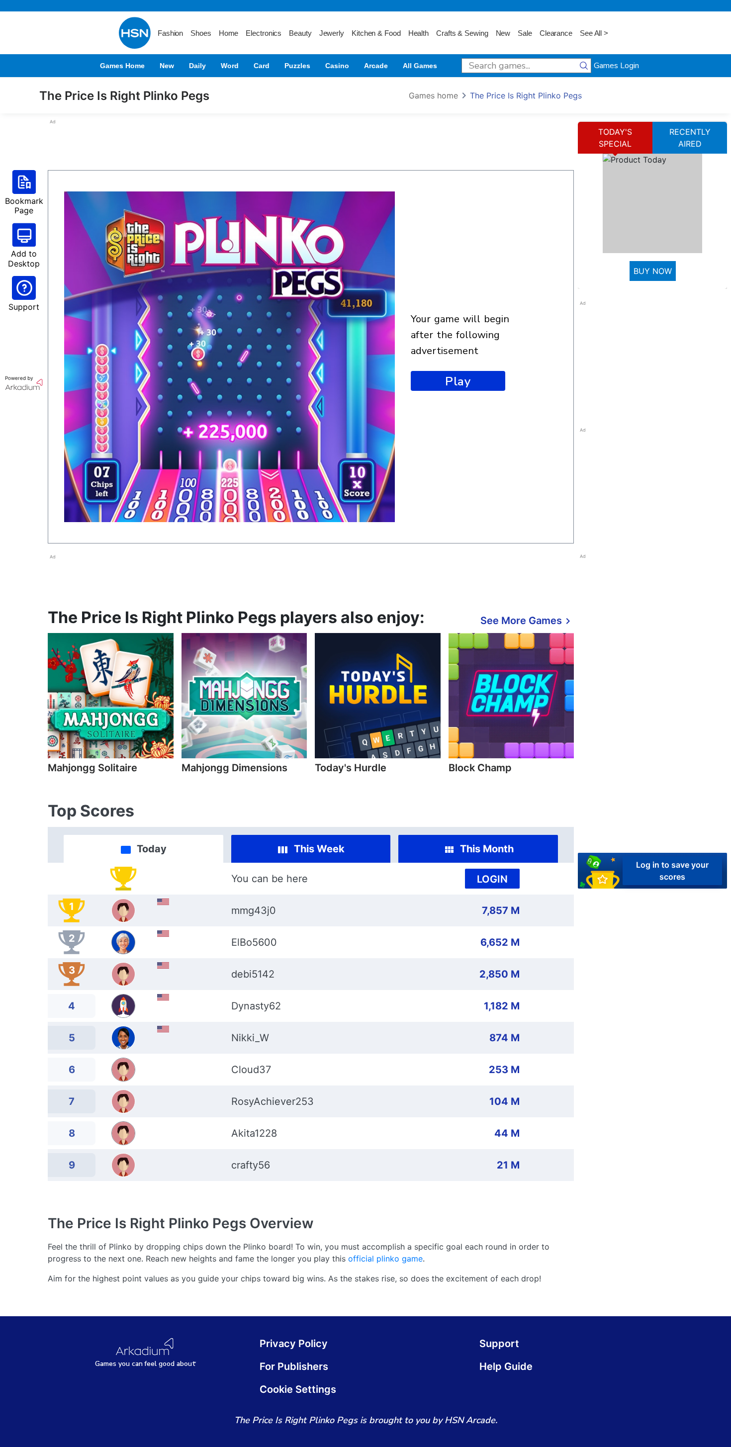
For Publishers (294, 1366)
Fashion (170, 33)
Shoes (200, 33)
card (262, 66)
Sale (525, 33)
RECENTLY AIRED (690, 138)
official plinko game (385, 1259)
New (503, 33)
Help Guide (506, 1366)
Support (499, 1344)
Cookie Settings (298, 1389)
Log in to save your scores (672, 871)
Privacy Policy (294, 1344)
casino (337, 66)
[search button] (583, 65)
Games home (122, 66)
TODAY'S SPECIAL (615, 138)
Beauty (300, 33)
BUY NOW (653, 271)
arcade (376, 66)
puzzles (297, 66)
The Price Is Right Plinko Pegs (526, 95)
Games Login (616, 65)
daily (197, 66)
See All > (594, 33)
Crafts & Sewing (462, 33)
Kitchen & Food (376, 33)
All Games (420, 66)
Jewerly (331, 33)
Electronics (263, 33)
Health (418, 33)
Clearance (556, 33)
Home (229, 33)
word (230, 66)
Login (492, 879)
